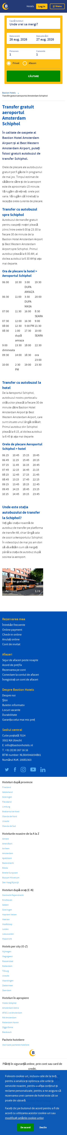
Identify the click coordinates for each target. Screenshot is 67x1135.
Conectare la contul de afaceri (20, 675)
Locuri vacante (11, 710)
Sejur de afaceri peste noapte (20, 660)
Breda (5, 868)
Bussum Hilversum (10, 877)
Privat (16, 63)
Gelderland (7, 792)
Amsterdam (7, 853)
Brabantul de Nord (10, 811)
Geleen (5, 905)
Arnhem (5, 848)
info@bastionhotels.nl (19, 745)
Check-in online (12, 635)
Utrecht (5, 821)
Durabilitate (9, 715)
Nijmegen (6, 951)
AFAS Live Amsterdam (12, 1012)
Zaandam (6, 990)
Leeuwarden (8, 934)
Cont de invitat (11, 644)
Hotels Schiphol (9, 1003)
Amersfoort (7, 843)
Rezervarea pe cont (14, 670)
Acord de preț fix (12, 665)
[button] (41, 6)
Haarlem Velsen (9, 914)
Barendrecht (8, 863)
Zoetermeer (7, 985)
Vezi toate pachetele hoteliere (15, 1045)
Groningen (7, 797)
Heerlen (6, 919)
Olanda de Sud (9, 826)
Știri (5, 700)
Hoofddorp (7, 924)
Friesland (6, 787)
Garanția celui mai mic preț (18, 720)
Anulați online (11, 639)
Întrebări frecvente (13, 625)
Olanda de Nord (9, 816)
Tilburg (5, 971)
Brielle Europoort (10, 872)
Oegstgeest (7, 956)
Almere (5, 838)
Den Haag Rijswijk (10, 882)
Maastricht (7, 939)
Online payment (12, 630)
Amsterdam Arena (10, 1008)
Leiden (5, 929)
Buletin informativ (13, 705)
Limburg (6, 806)
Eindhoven (7, 900)
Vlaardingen (8, 980)
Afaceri (32, 63)
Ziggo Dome (7, 1027)
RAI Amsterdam (9, 1017)
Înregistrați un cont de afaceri (20, 680)
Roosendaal (7, 961)
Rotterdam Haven (10, 1022)
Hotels (30, 6)
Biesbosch (7, 1032)
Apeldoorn (7, 858)
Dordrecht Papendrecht (13, 895)
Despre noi (9, 695)
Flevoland (7, 802)
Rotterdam (7, 966)
